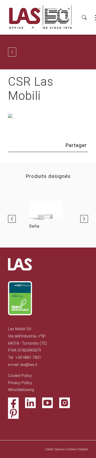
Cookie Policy (20, 375)
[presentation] (12, 219)
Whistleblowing (21, 389)
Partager (76, 145)
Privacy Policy (20, 382)
